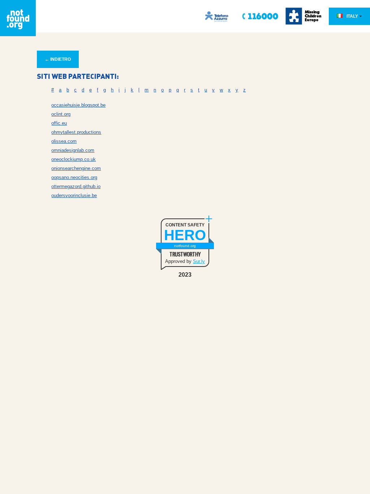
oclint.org (60, 114)
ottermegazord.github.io (75, 186)
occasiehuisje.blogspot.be (78, 105)
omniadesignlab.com (72, 150)
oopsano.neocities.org (74, 177)
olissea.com (64, 141)
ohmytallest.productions (76, 132)
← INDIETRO (58, 59)
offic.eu (59, 123)
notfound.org (185, 246)
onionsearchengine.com (76, 168)
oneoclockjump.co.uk (73, 159)
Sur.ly (199, 261)
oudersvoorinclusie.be (74, 195)
